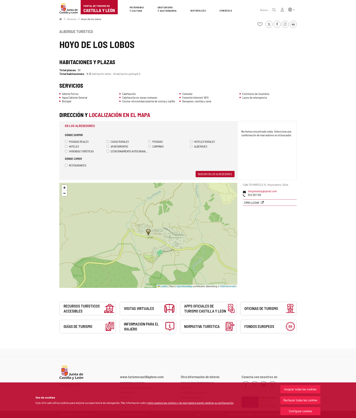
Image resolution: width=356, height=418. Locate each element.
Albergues (200, 146)
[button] (291, 9)
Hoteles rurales (204, 141)
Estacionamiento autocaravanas (129, 151)
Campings (158, 146)
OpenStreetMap (184, 286)
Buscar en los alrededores (215, 174)
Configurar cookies (300, 411)
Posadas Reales (79, 141)
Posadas (157, 141)
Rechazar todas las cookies (300, 400)
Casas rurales (120, 141)
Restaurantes (77, 165)
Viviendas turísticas (81, 151)
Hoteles (74, 146)
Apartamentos (119, 146)
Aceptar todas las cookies (300, 389)
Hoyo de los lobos (91, 19)
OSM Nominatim (228, 286)
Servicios (72, 19)
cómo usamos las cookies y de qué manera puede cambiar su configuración (190, 402)
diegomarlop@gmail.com (262, 191)
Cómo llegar (252, 202)
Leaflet (163, 286)
